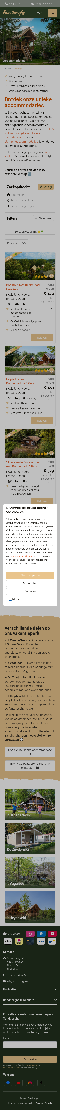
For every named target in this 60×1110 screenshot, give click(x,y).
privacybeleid (17, 556)
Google (28, 556)
